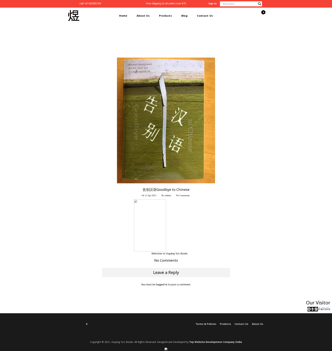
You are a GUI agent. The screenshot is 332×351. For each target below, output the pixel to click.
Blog (184, 15)
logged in (161, 284)
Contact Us (205, 15)
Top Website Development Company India (215, 342)
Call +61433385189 (90, 3)
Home (123, 15)
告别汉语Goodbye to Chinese (172, 36)
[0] (261, 16)
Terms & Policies (206, 324)
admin (168, 195)
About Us (143, 15)
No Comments (183, 195)
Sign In (212, 3)
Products (165, 15)
